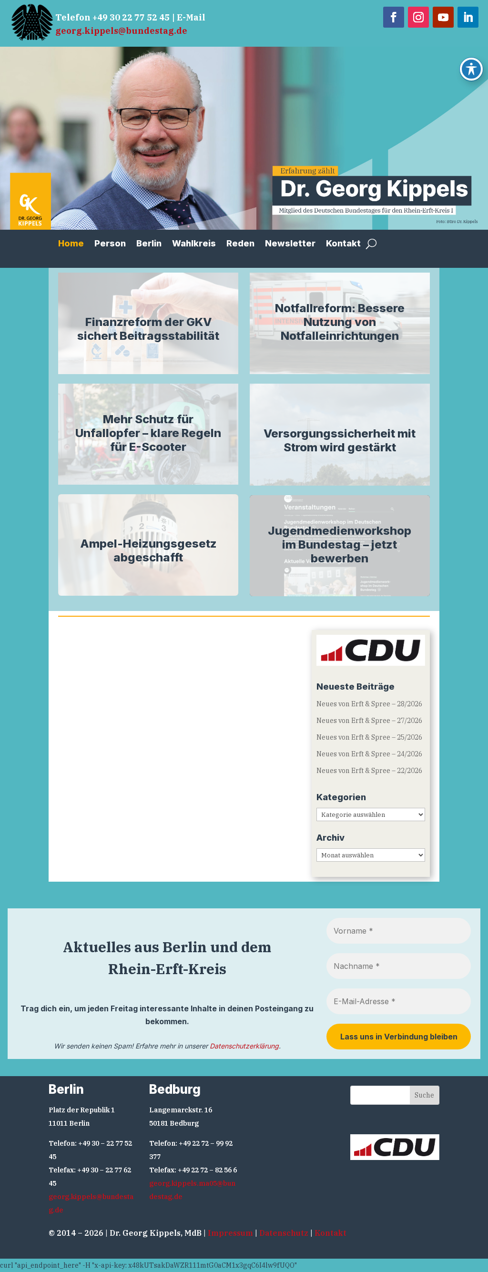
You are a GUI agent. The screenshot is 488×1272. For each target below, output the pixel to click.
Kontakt (343, 244)
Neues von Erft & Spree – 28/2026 (369, 704)
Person (110, 244)
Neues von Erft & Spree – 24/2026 (369, 754)
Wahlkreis (194, 244)
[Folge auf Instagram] (418, 17)
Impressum (230, 1233)
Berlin (149, 244)
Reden (240, 244)
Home (71, 244)
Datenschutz (283, 1233)
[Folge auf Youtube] (443, 17)
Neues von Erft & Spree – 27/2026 (369, 720)
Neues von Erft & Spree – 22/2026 (369, 770)
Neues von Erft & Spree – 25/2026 (369, 737)
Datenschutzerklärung (244, 1046)
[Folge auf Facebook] (393, 17)
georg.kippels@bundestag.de (121, 30)
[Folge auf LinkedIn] (468, 17)
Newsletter (290, 244)
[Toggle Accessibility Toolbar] (471, 69)
